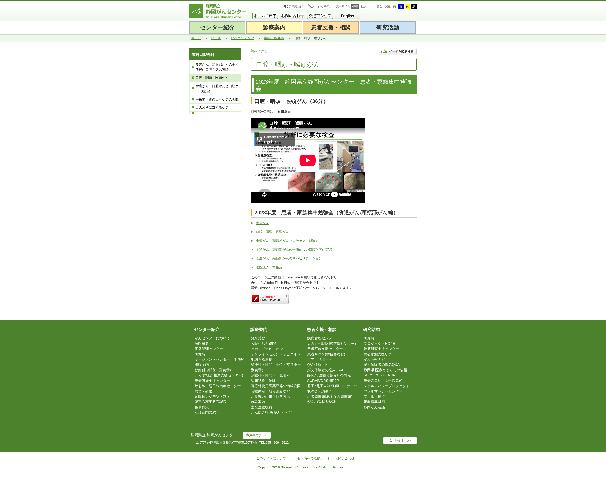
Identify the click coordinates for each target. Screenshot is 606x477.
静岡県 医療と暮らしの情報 (329, 375)
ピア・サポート (319, 359)
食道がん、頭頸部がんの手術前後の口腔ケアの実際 (217, 66)
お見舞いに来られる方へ (270, 396)
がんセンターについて (212, 338)
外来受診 (258, 338)
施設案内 (202, 365)
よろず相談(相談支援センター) (219, 375)
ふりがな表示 (321, 6)
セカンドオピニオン (267, 349)
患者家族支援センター (212, 381)
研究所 (200, 354)
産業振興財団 (374, 402)
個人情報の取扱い (310, 458)
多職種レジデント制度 (212, 396)
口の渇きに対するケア (212, 107)
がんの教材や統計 (321, 402)
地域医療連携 (261, 359)
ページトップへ (403, 440)
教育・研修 (203, 391)
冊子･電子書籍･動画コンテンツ (332, 386)
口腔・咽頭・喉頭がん (212, 77)
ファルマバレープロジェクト (387, 386)
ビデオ (216, 38)
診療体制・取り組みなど (270, 391)
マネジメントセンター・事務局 (219, 359)
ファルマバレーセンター (383, 391)
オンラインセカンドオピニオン (276, 354)
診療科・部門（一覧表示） (272, 375)
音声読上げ (296, 6)
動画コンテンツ (242, 38)
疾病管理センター (209, 349)
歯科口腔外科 (274, 38)
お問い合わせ (345, 458)
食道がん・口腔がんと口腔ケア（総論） (217, 88)
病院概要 (202, 343)
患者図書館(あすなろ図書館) (329, 396)
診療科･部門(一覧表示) (213, 370)
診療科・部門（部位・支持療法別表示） (276, 367)
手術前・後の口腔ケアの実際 (217, 99)
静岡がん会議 (374, 407)
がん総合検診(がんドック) (271, 412)
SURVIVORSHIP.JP (323, 381)
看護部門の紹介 (207, 412)
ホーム (196, 38)
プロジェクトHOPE (379, 343)
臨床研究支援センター (381, 349)
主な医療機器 (261, 407)
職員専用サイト (256, 435)
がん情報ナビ (318, 365)
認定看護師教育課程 (211, 402)
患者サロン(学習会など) (326, 354)
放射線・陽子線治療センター (218, 386)
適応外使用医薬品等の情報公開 (276, 386)
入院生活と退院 (263, 343)
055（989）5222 (277, 442)
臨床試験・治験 (263, 381)
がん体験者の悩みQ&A (325, 370)
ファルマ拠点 (374, 396)
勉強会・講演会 (319, 391)
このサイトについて (271, 458)
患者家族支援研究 (378, 354)
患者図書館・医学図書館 (383, 381)
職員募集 (202, 407)
